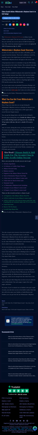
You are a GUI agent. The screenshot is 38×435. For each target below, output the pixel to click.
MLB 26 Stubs (6, 413)
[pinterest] (27, 421)
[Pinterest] (20, 24)
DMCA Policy (25, 428)
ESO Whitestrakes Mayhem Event (13, 33)
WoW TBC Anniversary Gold (26, 416)
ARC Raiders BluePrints (26, 404)
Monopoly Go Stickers (26, 407)
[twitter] (13, 420)
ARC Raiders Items (8, 404)
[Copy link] (28, 24)
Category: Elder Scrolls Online (11, 18)
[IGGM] (8, 2)
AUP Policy (14, 429)
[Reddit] (13, 24)
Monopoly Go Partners (9, 407)
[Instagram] (24, 24)
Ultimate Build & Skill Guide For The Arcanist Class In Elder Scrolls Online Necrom (19, 155)
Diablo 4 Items (24, 401)
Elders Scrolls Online (9, 28)
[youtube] (17, 420)
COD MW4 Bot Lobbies (26, 413)
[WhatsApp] (17, 24)
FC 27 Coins (5, 415)
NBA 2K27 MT (6, 410)
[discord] (20, 420)
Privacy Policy (16, 428)
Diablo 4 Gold (6, 401)
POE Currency (23, 398)
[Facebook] (10, 24)
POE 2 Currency (7, 398)
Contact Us (31, 429)
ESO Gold (6, 31)
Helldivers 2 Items (25, 410)
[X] (6, 24)
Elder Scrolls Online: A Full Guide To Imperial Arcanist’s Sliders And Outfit (18, 309)
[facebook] (10, 421)
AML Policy (21, 429)
